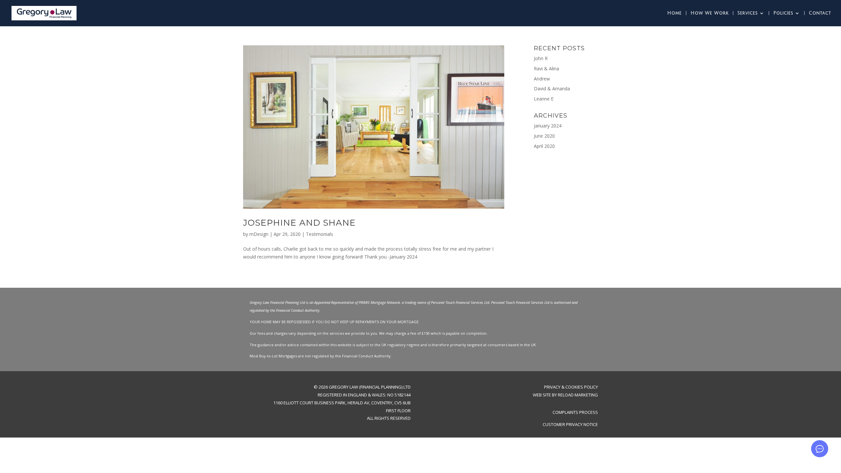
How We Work (710, 13)
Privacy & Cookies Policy (571, 387)
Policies (783, 13)
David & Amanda (552, 88)
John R (541, 58)
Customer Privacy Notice (570, 424)
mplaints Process (578, 412)
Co (555, 412)
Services (748, 13)
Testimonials (319, 234)
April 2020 (544, 146)
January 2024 (547, 126)
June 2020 (544, 136)
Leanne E (544, 99)
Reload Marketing (578, 395)
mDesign (258, 234)
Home (674, 13)
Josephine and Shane (299, 222)
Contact (820, 13)
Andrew (542, 79)
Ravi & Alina (546, 68)
